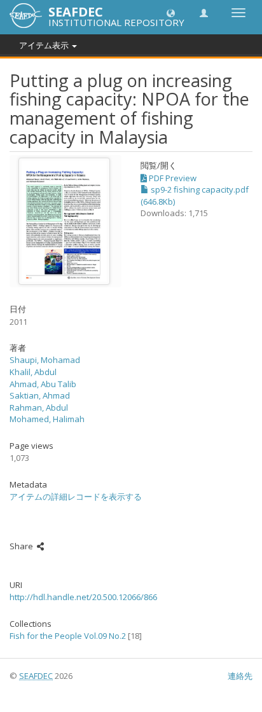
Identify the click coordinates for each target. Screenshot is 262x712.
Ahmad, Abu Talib (43, 384)
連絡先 (240, 675)
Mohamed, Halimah (47, 419)
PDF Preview (172, 178)
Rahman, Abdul (39, 407)
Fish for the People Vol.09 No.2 (68, 635)
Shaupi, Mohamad (45, 360)
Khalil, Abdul (33, 372)
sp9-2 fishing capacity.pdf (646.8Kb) (195, 195)
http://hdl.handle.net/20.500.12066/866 (83, 597)
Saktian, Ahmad (40, 395)
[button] (171, 12)
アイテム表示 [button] (45, 45)
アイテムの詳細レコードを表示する (76, 496)
